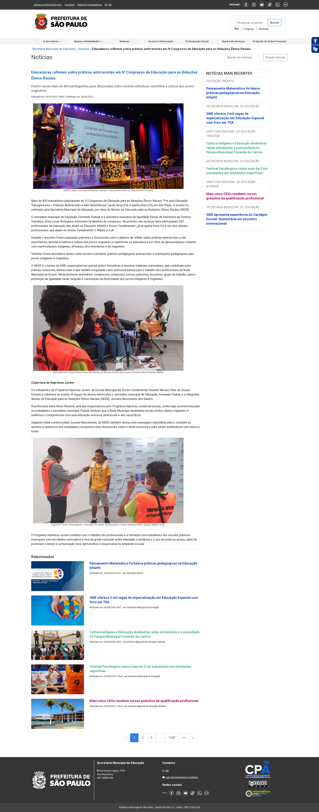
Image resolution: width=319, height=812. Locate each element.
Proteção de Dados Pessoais (269, 41)
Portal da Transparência (89, 5)
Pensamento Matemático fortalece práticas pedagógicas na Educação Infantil (233, 92)
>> (184, 737)
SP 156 (108, 5)
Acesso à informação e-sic (48, 5)
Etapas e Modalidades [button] (87, 41)
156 (167, 770)
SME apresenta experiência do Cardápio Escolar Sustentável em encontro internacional (236, 219)
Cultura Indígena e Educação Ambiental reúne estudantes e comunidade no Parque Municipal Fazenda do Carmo (236, 147)
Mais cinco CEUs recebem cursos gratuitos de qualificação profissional (235, 196)
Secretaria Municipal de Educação (53, 49)
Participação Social (197, 41)
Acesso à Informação (160, 41)
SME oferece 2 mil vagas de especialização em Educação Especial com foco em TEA (235, 118)
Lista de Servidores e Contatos (181, 777)
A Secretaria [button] (51, 41)
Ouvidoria (69, 5)
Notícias (264, 29)
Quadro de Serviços (233, 41)
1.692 (172, 737)
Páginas (249, 29)
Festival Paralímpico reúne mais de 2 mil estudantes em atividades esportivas (237, 171)
